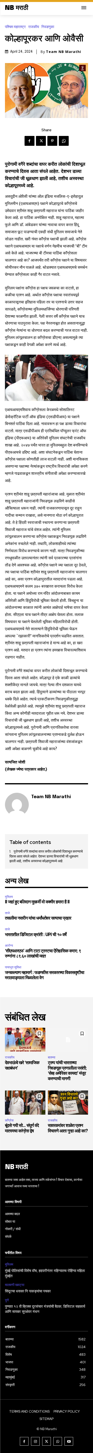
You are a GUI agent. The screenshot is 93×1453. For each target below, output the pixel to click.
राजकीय (33, 27)
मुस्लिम (9, 897)
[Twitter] (41, 141)
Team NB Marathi (63, 52)
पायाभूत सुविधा (13, 967)
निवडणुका (47, 27)
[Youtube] (68, 1441)
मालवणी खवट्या (14, 1285)
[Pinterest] (52, 141)
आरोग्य (9, 945)
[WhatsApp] (64, 141)
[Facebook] (29, 141)
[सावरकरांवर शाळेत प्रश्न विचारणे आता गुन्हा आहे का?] (68, 1102)
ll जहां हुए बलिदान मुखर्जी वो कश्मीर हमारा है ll (37, 902)
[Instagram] (35, 1441)
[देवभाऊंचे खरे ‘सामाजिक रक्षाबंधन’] (25, 1040)
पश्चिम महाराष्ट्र (15, 27)
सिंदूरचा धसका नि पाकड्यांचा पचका (28, 1291)
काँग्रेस (9, 1120)
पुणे (7, 1300)
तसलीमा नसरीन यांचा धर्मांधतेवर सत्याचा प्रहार (38, 918)
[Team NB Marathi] (17, 804)
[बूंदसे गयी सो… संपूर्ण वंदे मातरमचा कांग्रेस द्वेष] (25, 1102)
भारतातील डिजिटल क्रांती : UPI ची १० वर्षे (35, 935)
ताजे (7, 913)
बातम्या (51, 1057)
